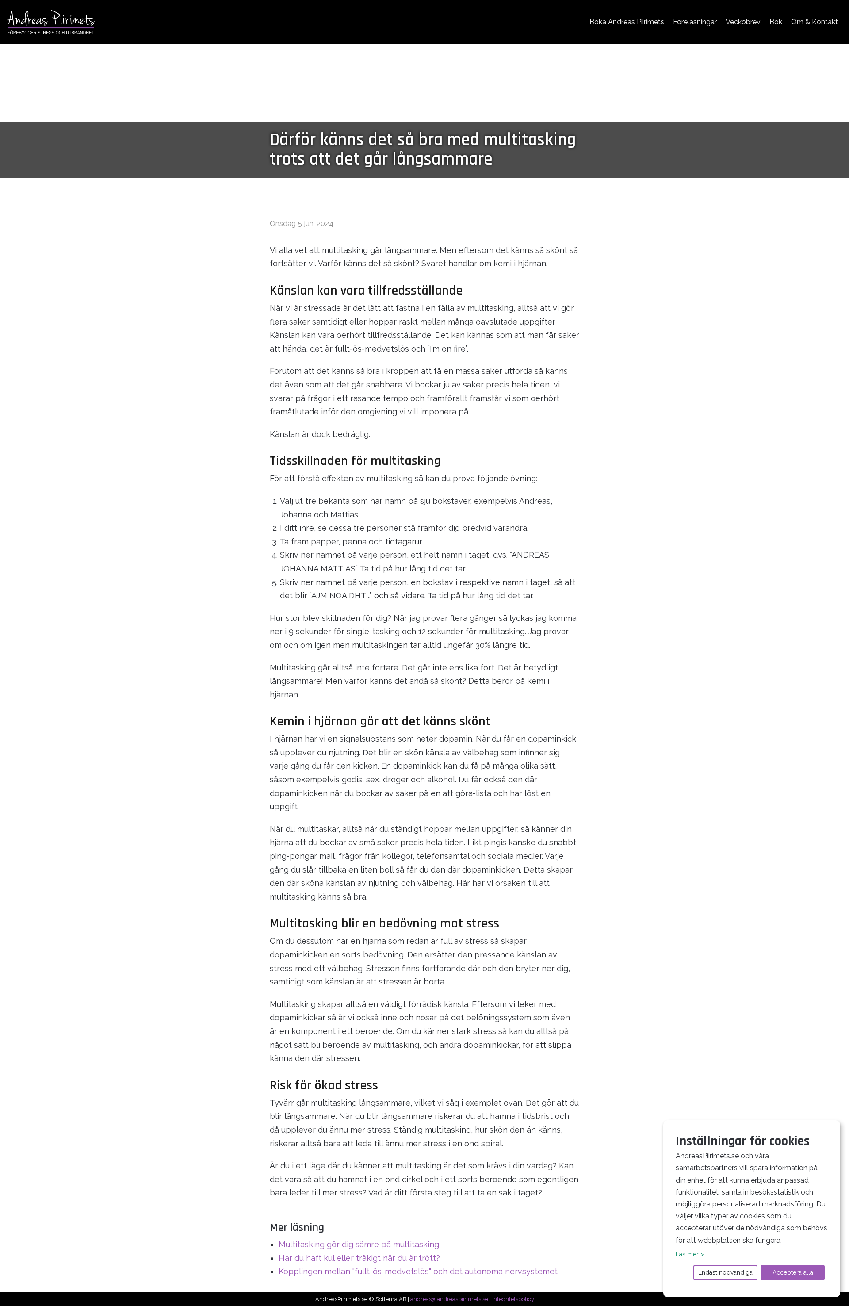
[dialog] (751, 1208)
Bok (775, 22)
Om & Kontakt (814, 22)
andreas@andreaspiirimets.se (449, 1299)
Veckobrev (743, 22)
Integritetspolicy (513, 1299)
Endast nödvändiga (725, 1272)
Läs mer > (690, 1254)
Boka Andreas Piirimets (626, 22)
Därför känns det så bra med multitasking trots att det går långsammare (423, 150)
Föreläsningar (695, 22)
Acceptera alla (793, 1272)
